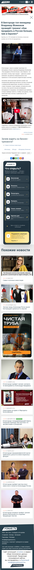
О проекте (5, 535)
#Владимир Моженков (24, 149)
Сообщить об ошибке (18, 532)
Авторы (11, 535)
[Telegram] (18, 158)
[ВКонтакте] (11, 158)
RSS (3, 532)
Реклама (11, 537)
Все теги (8, 532)
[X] (14, 158)
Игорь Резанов (28, 132)
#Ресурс (14, 149)
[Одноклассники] (20, 158)
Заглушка (17, 535)
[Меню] (32, 2)
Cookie (20, 552)
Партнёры (5, 537)
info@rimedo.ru (16, 129)
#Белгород (7, 149)
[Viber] (23, 158)
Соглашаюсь (17, 565)
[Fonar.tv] (5, 2)
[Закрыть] (31, 17)
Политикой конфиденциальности (18, 561)
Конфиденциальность (8, 540)
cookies (17, 547)
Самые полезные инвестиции (13, 145)
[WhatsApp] (16, 158)
